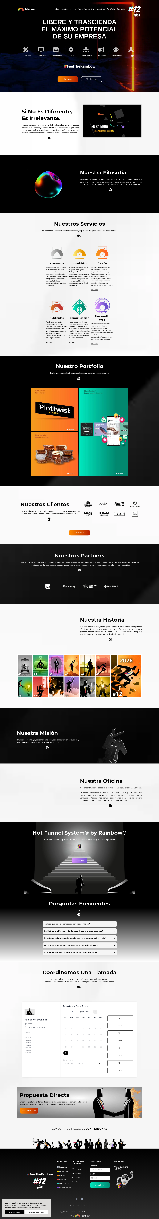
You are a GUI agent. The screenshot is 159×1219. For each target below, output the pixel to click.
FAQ (76, 1182)
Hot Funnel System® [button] (83, 9)
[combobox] (82, 1064)
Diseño (102, 263)
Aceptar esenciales (36, 1212)
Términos (73, 1206)
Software (78, 1169)
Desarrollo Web (65, 1188)
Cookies (86, 1206)
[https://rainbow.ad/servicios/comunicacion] (79, 307)
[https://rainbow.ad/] (26, 9)
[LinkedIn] (82, 1199)
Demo (77, 1178)
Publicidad (56, 318)
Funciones (78, 1173)
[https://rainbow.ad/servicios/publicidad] (57, 307)
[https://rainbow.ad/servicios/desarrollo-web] (102, 305)
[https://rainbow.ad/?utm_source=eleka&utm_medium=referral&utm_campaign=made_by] (80, 1216)
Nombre (93, 1166)
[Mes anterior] (72, 1012)
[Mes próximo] (95, 1012)
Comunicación (79, 318)
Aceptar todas (14, 1212)
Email (92, 1174)
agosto (81, 1012)
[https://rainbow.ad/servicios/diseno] (102, 252)
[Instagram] (77, 1199)
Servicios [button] (65, 9)
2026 (87, 1012)
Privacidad (80, 1206)
